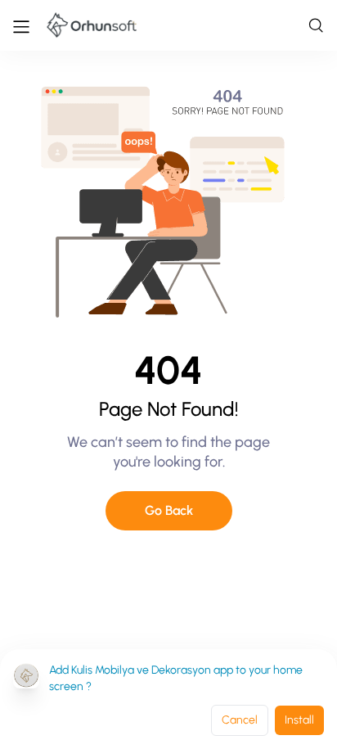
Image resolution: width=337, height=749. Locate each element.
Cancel (240, 720)
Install (299, 720)
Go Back (169, 510)
